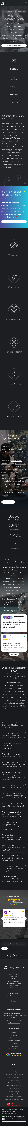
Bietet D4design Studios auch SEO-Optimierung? (13, 813)
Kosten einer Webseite (14, 1085)
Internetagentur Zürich (14, 1093)
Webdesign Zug (14, 1099)
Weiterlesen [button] (6, 638)
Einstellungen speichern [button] (14, 1123)
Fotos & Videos (14, 1057)
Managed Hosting (14, 1048)
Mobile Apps (14, 1054)
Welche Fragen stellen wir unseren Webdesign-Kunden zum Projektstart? (14, 803)
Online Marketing (14, 1046)
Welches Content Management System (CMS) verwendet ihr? (12, 845)
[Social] (9, 963)
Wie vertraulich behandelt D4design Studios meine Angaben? (13, 886)
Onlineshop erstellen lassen (14, 1082)
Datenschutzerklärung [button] (9, 1113)
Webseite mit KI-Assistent (14, 1104)
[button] (25, 926)
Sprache (15, 1009)
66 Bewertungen (18, 910)
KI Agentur (14, 1043)
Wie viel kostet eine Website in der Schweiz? (13, 763)
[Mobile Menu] (26, 3)
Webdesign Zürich (14, 1088)
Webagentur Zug (14, 1101)
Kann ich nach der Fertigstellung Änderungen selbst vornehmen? (10, 833)
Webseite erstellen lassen (14, 1077)
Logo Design (14, 1051)
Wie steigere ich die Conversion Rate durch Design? (12, 876)
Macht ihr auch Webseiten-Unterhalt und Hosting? (13, 855)
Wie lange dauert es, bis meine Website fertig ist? (13, 794)
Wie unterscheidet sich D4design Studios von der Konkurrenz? (13, 733)
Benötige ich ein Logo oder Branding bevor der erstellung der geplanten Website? (13, 783)
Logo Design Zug (14, 1096)
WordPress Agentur (14, 1079)
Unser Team (20, 455)
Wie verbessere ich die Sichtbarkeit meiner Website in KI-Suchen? (12, 822)
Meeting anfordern (15, 1003)
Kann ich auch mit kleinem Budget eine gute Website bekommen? (13, 772)
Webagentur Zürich (14, 1090)
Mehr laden (14, 662)
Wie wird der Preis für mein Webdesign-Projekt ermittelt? (13, 753)
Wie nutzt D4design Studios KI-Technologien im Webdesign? (13, 866)
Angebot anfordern (14, 1029)
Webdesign (14, 1040)
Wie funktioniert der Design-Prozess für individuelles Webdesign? (13, 743)
